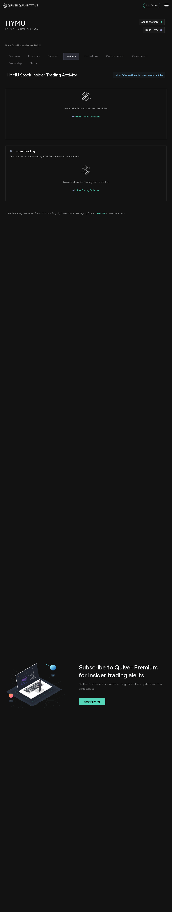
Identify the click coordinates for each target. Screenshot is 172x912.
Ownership (15, 63)
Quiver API (100, 213)
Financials (34, 56)
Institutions (91, 56)
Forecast (53, 56)
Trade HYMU (152, 29)
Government (140, 56)
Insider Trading (24, 151)
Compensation (115, 56)
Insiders (71, 56)
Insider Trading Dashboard (87, 116)
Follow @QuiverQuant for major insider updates (139, 75)
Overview (14, 56)
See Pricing (92, 701)
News (33, 63)
